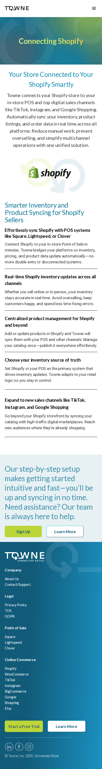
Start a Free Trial (23, 726)
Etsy (8, 708)
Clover (10, 648)
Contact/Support (18, 584)
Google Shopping (12, 700)
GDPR (10, 616)
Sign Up (23, 531)
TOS (8, 610)
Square (10, 636)
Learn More (65, 531)
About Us (12, 579)
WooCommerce (17, 674)
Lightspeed (13, 642)
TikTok (10, 680)
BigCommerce (15, 691)
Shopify (10, 668)
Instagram (12, 685)
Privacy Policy (16, 605)
